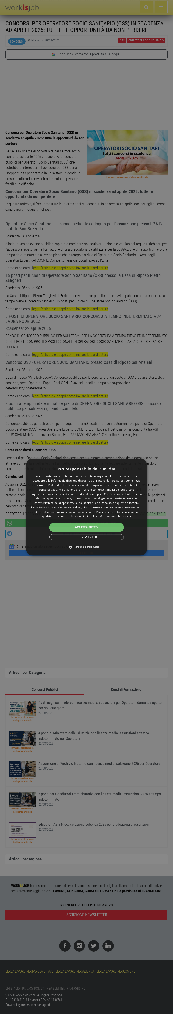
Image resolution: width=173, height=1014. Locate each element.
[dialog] (86, 507)
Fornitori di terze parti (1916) (93, 494)
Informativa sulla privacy (115, 516)
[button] (86, 547)
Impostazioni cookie (84, 516)
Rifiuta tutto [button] (86, 537)
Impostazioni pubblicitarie (77, 512)
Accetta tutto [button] (86, 527)
